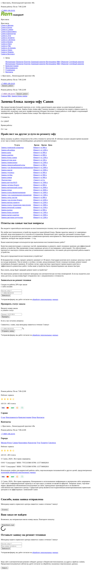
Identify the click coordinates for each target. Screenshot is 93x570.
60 (36, 147)
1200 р (44, 150)
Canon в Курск (6, 27)
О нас (3, 417)
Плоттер (27, 62)
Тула (38, 443)
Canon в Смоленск (8, 40)
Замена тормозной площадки (12, 147)
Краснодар (32, 443)
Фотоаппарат (10, 62)
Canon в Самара (7, 29)
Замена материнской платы (11, 187)
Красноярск (23, 443)
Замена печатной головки (11, 207)
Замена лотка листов (9, 197)
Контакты (9, 72)
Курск (9, 443)
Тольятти (44, 443)
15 (36, 180)
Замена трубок (6, 175)
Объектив (64, 62)
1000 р (44, 170)
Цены (34, 417)
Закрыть (4, 568)
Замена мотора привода (10, 202)
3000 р (44, 190)
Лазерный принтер (38, 62)
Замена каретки (7, 155)
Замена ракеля (6, 170)
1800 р (44, 205)
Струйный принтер (76, 62)
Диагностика (6, 180)
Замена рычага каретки (10, 215)
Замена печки (6, 190)
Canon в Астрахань (8, 48)
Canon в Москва (7, 25)
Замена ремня (6, 177)
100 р (43, 160)
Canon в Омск (6, 44)
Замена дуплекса (7, 172)
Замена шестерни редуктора (12, 217)
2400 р (44, 167)
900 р (43, 147)
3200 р (44, 200)
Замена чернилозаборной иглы (13, 165)
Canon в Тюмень (7, 52)
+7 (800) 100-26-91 (8, 10)
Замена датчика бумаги (10, 185)
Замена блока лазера (19, 96)
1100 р (44, 207)
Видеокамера (51, 62)
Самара (15, 443)
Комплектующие (11, 66)
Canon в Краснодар (8, 34)
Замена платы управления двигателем (16, 205)
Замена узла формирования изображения (17, 167)
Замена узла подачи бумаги (11, 200)
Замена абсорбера (8, 150)
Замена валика (6, 210)
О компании (10, 70)
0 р (42, 180)
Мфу (58, 62)
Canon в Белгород (8, 54)
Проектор (20, 62)
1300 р (44, 195)
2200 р (44, 202)
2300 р (44, 162)
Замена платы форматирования (13, 192)
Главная (4, 96)
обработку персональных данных (45, 299)
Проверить (5, 317)
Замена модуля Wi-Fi (9, 182)
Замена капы (6, 152)
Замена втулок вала (8, 160)
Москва (4, 443)
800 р (43, 155)
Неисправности (11, 68)
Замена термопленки (9, 162)
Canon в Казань (7, 42)
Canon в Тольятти (8, 38)
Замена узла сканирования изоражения (16, 195)
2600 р (44, 187)
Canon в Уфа (6, 46)
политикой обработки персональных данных (18, 472)
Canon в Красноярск (9, 31)
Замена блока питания (9, 212)
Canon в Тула (6, 36)
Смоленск (52, 443)
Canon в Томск (6, 50)
